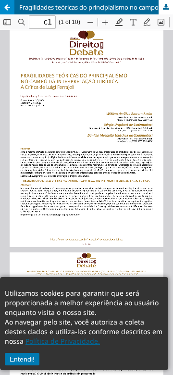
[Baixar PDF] (166, 7)
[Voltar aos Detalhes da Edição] (7, 7)
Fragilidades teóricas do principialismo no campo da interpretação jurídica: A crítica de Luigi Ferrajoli (96, 7)
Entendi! (22, 359)
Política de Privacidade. (62, 341)
